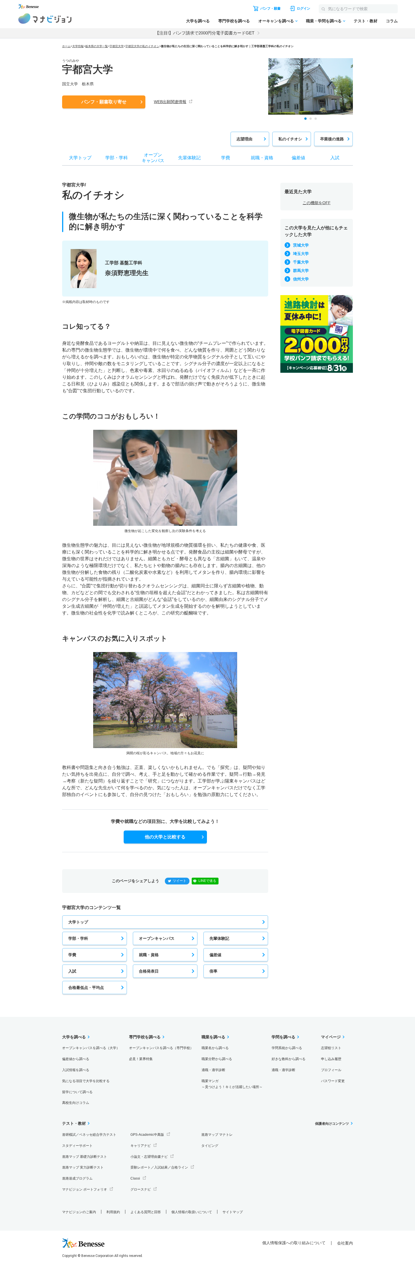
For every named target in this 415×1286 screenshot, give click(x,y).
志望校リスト (331, 1048)
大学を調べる (198, 21)
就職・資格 (149, 954)
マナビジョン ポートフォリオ (84, 1189)
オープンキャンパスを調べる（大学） (91, 1048)
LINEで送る (207, 881)
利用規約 (113, 1212)
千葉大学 (301, 262)
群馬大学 (301, 271)
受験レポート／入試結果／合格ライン (159, 1167)
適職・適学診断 (213, 1070)
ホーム (66, 46)
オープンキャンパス (156, 938)
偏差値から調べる (75, 1059)
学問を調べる (283, 1037)
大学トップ (78, 922)
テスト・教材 (365, 21)
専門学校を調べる (234, 21)
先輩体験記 (219, 938)
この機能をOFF (317, 202)
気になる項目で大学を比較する (86, 1081)
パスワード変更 (333, 1081)
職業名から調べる (215, 1048)
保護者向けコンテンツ (332, 1124)
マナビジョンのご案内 (79, 1212)
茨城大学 (301, 245)
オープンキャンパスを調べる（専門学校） (161, 1048)
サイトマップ (232, 1212)
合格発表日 (149, 971)
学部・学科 (78, 938)
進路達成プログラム (77, 1178)
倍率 (213, 971)
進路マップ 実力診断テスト (83, 1167)
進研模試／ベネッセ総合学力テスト (89, 1135)
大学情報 (78, 46)
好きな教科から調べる (288, 1059)
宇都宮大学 (117, 46)
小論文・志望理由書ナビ (149, 1157)
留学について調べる (77, 1092)
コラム (392, 21)
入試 (72, 971)
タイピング (209, 1146)
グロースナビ (140, 1189)
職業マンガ (232, 1084)
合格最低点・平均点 (86, 987)
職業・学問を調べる (324, 21)
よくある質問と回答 (145, 1212)
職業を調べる (213, 1037)
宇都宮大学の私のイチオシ (142, 46)
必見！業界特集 (141, 1059)
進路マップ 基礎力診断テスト (84, 1157)
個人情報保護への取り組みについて (294, 1243)
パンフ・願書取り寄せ (103, 101)
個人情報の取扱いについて (191, 1212)
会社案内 (345, 1243)
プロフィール (331, 1070)
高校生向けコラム (75, 1103)
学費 (72, 954)
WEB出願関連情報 (170, 101)
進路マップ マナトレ (217, 1135)
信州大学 (301, 279)
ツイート (179, 881)
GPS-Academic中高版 (147, 1135)
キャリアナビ (140, 1146)
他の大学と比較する (165, 836)
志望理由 (244, 139)
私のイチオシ (290, 139)
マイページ (331, 1037)
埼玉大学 (301, 254)
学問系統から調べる (287, 1048)
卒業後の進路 (332, 139)
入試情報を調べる (75, 1070)
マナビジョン (45, 18)
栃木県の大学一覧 (96, 46)
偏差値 (215, 954)
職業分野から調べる (217, 1059)
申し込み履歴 (331, 1059)
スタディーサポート (77, 1146)
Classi (135, 1178)
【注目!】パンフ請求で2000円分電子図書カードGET (204, 32)
